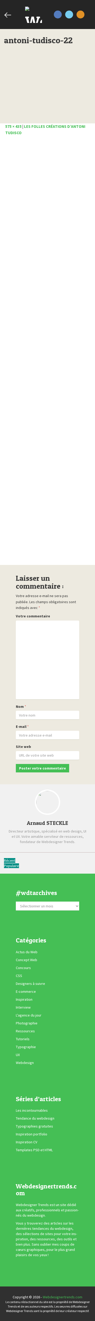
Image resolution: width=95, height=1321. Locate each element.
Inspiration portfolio (31, 1134)
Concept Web (26, 959)
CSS (19, 975)
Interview (23, 1007)
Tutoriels (23, 1039)
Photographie (26, 1023)
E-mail (21, 726)
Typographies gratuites (34, 1126)
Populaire (11, 865)
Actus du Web (26, 952)
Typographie (26, 1046)
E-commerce (26, 991)
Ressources (25, 1031)
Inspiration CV (26, 1142)
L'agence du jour (28, 1015)
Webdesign (25, 1062)
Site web (23, 746)
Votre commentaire (33, 616)
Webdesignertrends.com (62, 1297)
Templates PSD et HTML (34, 1150)
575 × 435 (13, 126)
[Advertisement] (47, 352)
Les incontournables (32, 1110)
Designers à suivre (30, 983)
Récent (9, 860)
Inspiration (24, 999)
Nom (20, 706)
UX (18, 1054)
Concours (23, 967)
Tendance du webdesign (35, 1118)
